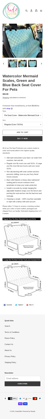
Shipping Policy (10, 362)
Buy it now (22, 138)
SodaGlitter (18, 411)
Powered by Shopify (29, 411)
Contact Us (9, 344)
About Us (8, 350)
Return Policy (10, 338)
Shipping (6, 97)
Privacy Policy (10, 356)
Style (4, 111)
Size (4, 120)
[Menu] (41, 10)
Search (7, 326)
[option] (13, 63)
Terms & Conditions (12, 332)
